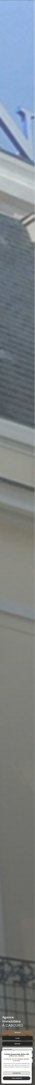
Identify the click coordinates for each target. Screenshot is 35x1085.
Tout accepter (17, 1078)
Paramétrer (17, 1073)
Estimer (17, 1044)
